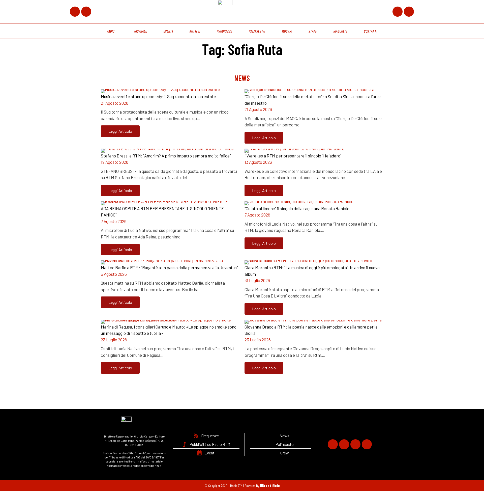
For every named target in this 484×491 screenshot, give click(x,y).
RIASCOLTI (340, 31)
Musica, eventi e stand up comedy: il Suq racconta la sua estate (158, 96)
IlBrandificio (270, 485)
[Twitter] (86, 12)
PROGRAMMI (224, 31)
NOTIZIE (194, 31)
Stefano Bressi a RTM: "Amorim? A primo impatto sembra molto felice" (166, 155)
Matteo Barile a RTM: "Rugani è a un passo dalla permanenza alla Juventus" (169, 267)
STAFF (312, 31)
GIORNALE (140, 31)
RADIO (110, 31)
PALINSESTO (257, 31)
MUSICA (287, 31)
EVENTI (168, 31)
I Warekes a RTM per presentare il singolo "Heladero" (293, 155)
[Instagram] (397, 12)
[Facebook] (75, 12)
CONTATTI (371, 31)
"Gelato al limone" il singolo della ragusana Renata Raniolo (297, 208)
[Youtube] (409, 12)
